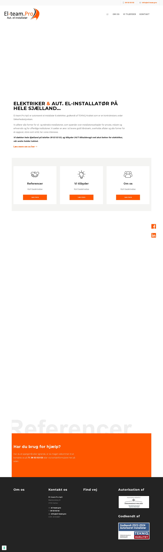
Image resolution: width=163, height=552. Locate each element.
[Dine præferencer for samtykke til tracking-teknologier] (4, 548)
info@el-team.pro (58, 514)
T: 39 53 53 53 (35, 457)
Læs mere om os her (24, 146)
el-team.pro (56, 508)
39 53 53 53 (54, 511)
